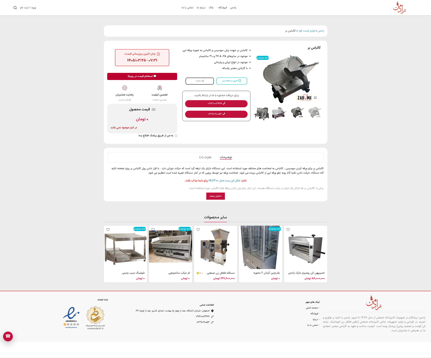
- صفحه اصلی (313, 308)
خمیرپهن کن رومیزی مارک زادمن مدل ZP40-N (306, 275)
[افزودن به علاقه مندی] (288, 229)
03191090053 (203, 322)
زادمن (321, 31)
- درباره (316, 319)
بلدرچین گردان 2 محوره (267, 273)
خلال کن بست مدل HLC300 (224, 181)
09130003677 (203, 316)
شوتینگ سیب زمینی (133, 273)
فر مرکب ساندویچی (179, 273)
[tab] (226, 157)
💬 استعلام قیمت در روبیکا (142, 76)
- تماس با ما (313, 325)
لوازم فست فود (306, 31)
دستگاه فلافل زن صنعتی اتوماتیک (221, 275)
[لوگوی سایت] (400, 7)
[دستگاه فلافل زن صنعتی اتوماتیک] (215, 247)
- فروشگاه (315, 313)
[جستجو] (15, 7)
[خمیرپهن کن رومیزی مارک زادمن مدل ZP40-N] (305, 247)
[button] (318, 114)
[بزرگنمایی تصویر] (315, 97)
